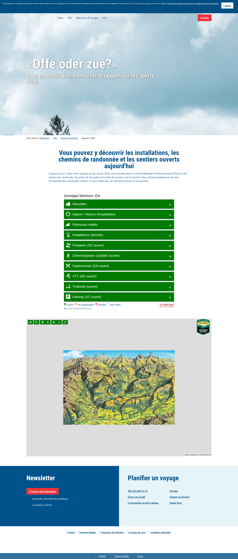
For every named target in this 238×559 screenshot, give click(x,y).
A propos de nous (136, 532)
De (184, 17)
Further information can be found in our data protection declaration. (193, 3)
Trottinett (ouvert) (85, 286)
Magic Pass (176, 502)
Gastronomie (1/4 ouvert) (90, 266)
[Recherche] (192, 17)
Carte (140, 556)
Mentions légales (87, 532)
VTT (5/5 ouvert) (84, 276)
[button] (205, 17)
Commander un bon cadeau (143, 502)
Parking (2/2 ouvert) (86, 297)
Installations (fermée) (87, 235)
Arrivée (174, 490)
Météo (102, 556)
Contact (71, 532)
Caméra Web (121, 556)
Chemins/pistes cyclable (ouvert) (96, 255)
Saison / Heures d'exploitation (94, 214)
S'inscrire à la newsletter (42, 491)
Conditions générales (160, 532)
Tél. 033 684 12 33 (138, 490)
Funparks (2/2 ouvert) (88, 245)
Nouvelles (79, 204)
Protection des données (112, 532)
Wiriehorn (45, 138)
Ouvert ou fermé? (69, 138)
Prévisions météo (85, 224)
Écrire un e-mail (136, 496)
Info (55, 138)
